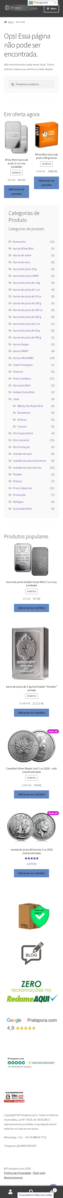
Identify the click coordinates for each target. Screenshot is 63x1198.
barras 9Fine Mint (23, 248)
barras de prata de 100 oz (28, 310)
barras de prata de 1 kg (26, 282)
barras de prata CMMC (26, 275)
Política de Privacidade (17, 1173)
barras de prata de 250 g (27, 317)
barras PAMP (20, 351)
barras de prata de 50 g (26, 330)
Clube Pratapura (23, 365)
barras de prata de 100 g (27, 303)
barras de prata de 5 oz (26, 323)
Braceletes (24, 412)
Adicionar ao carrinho (16, 191)
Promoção (19, 495)
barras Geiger (21, 344)
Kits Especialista (23, 433)
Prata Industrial (22, 488)
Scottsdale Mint (22, 508)
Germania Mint (22, 385)
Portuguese (40, 2)
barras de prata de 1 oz (26, 289)
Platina (17, 481)
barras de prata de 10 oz (27, 296)
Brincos (22, 419)
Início (10, 22)
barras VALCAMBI (23, 358)
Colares (22, 426)
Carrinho (48, 1188)
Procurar (31, 1192)
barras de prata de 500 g (27, 337)
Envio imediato (22, 378)
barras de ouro (21, 262)
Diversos (18, 371)
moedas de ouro (22, 453)
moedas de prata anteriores (29, 460)
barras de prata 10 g (25, 269)
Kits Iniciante (21, 440)
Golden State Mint (24, 392)
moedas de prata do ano (27, 467)
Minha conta (10, 1192)
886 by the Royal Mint (30, 406)
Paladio (17, 474)
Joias (16, 399)
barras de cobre (22, 255)
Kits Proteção (21, 447)
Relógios (18, 501)
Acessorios (19, 241)
